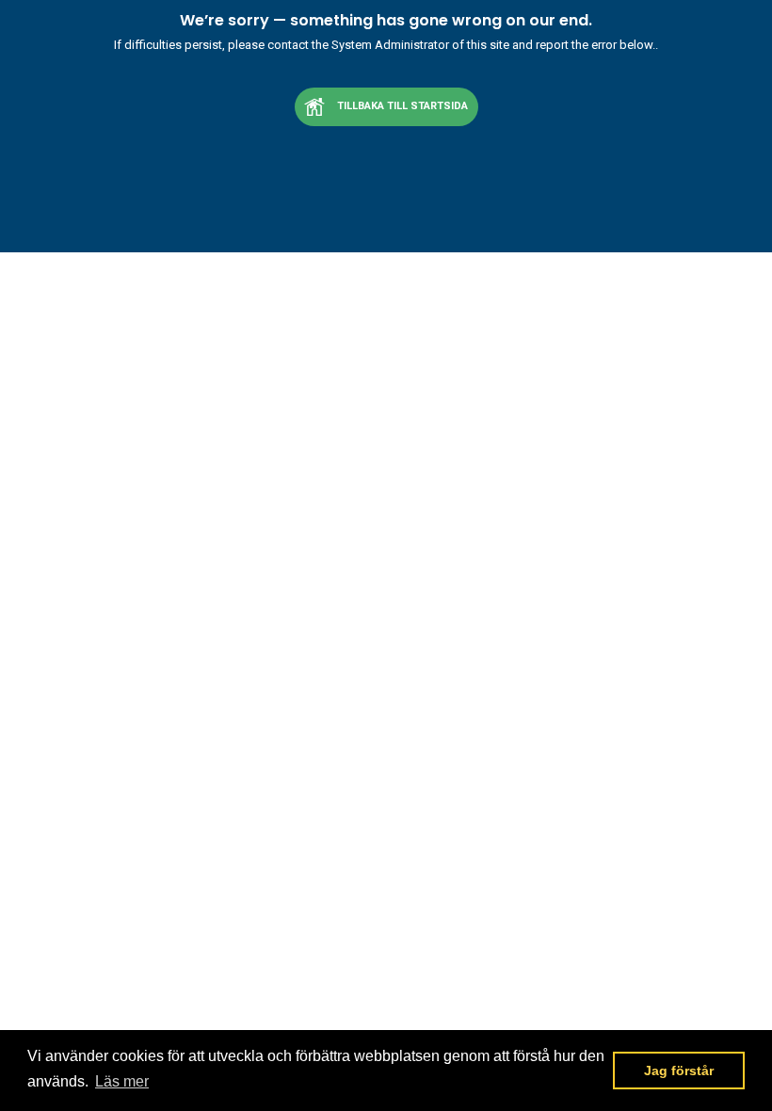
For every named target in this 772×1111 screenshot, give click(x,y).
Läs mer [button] (122, 1081)
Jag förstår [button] (679, 1070)
